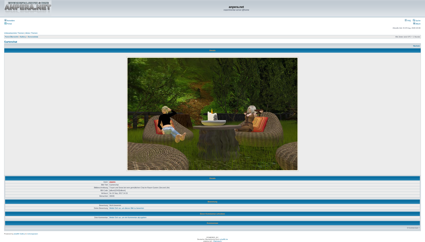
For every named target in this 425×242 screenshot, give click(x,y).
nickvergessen (32, 234)
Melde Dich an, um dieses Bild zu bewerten (126, 208)
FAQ (409, 21)
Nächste (416, 46)
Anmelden (10, 21)
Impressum (217, 241)
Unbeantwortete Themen (14, 33)
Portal (9, 24)
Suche (418, 21)
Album (418, 24)
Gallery (23, 37)
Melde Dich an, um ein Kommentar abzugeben (127, 217)
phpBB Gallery (19, 234)
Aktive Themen (31, 33)
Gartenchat (10, 41)
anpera (112, 182)
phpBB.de (224, 239)
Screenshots (33, 37)
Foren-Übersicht (11, 37)
